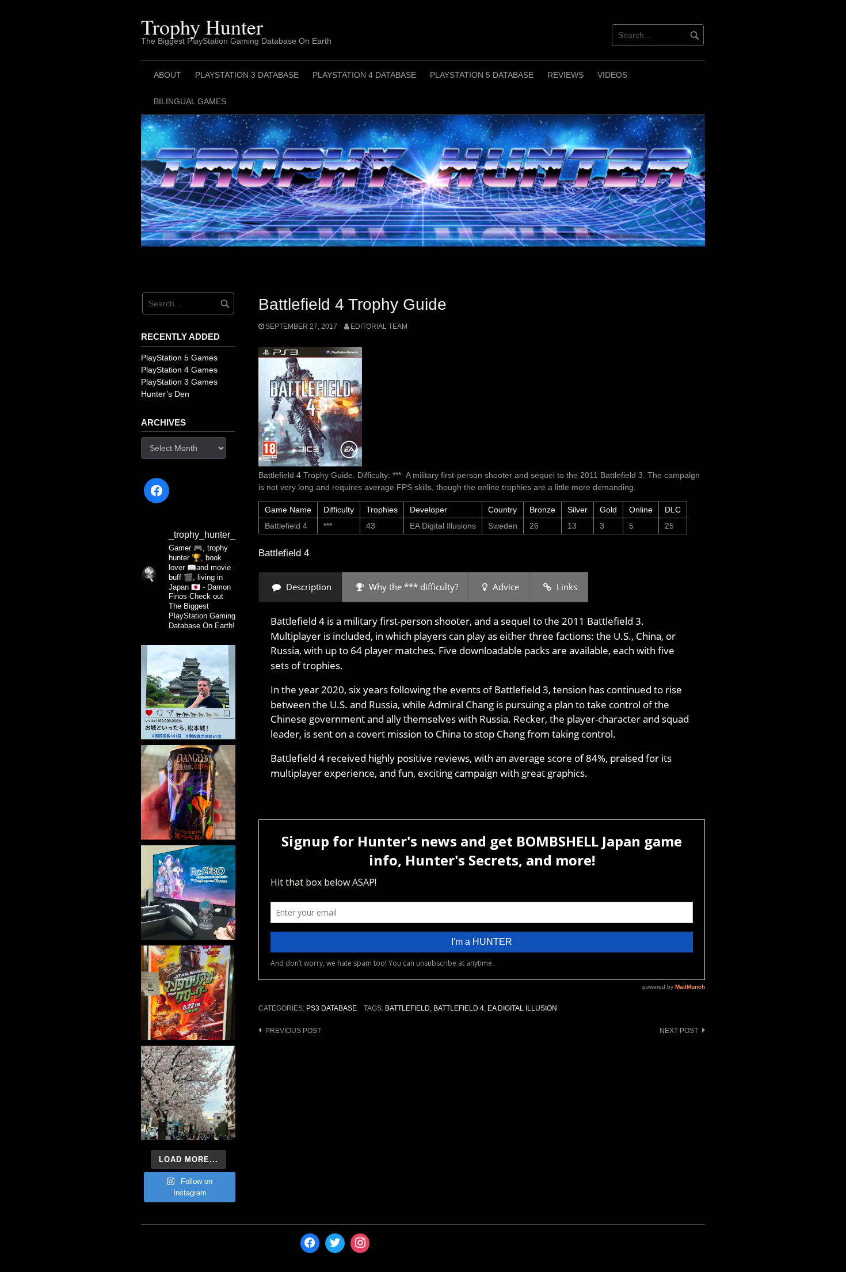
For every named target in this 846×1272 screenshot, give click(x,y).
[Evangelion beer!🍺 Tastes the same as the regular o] (188, 792)
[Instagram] (360, 1243)
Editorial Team (378, 326)
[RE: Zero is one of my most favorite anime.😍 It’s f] (188, 892)
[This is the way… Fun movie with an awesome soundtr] (188, 993)
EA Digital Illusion (522, 1008)
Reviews (565, 74)
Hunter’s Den (165, 393)
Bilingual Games (190, 101)
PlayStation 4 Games (179, 369)
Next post (679, 1031)
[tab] (300, 587)
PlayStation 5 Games (179, 357)
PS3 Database (331, 1008)
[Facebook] (156, 490)
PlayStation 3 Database (247, 74)
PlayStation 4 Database (364, 74)
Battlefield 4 (458, 1008)
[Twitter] (335, 1243)
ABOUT (167, 74)
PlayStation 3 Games (179, 381)
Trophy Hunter (202, 26)
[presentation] (300, 587)
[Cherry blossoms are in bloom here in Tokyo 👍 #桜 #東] (188, 1093)
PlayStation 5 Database (481, 74)
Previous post (293, 1031)
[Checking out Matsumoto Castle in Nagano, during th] (188, 692)
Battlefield (407, 1008)
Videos (612, 74)
